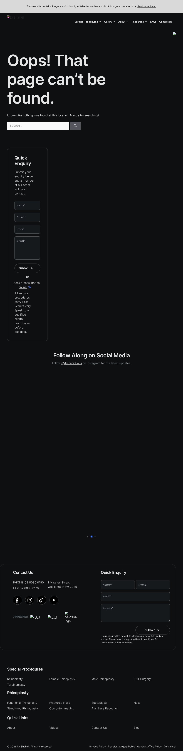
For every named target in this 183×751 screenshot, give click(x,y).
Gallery (108, 21)
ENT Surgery (142, 679)
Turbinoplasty (16, 684)
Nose (137, 702)
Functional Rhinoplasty (22, 702)
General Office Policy (149, 746)
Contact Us (165, 21)
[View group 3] (95, 536)
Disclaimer (170, 746)
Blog (137, 727)
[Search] (75, 126)
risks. (25, 302)
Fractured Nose (59, 702)
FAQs (153, 21)
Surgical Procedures (86, 21)
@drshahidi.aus (71, 363)
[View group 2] (91, 536)
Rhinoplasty (15, 679)
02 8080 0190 (34, 582)
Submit (25, 268)
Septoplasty (100, 702)
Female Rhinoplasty (62, 679)
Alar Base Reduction (105, 708)
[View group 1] (88, 536)
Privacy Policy (97, 746)
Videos (53, 727)
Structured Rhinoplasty (22, 708)
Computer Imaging (61, 708)
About (121, 21)
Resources (138, 21)
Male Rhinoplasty (103, 679)
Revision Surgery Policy (121, 746)
